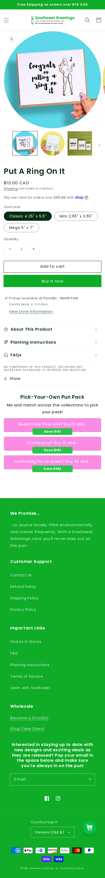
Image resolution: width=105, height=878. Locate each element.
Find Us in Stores (25, 641)
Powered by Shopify (72, 868)
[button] (6, 20)
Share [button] (15, 378)
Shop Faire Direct (27, 728)
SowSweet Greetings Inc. (44, 868)
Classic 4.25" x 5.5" (27, 216)
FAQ (14, 653)
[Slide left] (5, 144)
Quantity (11, 239)
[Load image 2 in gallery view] (52, 143)
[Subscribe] (89, 779)
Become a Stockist (29, 717)
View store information (31, 311)
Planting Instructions (30, 664)
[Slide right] (99, 144)
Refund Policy (23, 586)
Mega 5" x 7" (21, 227)
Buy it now (52, 281)
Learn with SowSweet (30, 687)
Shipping (11, 188)
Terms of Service (26, 676)
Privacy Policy (23, 609)
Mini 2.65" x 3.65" (76, 216)
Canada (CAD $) (49, 832)
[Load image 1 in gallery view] (24, 143)
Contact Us (21, 575)
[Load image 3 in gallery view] (79, 143)
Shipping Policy (24, 598)
